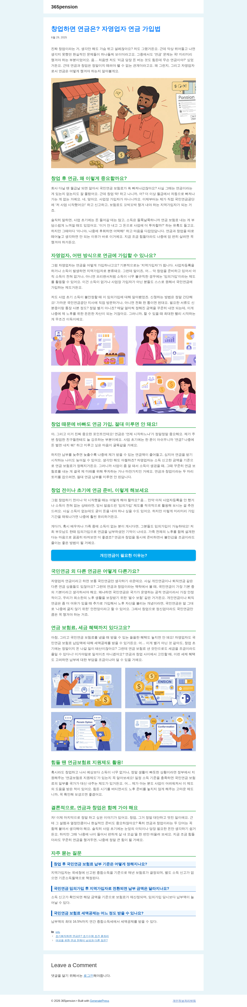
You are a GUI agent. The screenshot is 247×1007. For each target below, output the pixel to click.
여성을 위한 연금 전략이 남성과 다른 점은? (82, 940)
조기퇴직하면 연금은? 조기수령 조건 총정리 (82, 936)
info (58, 932)
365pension (64, 6)
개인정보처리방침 (184, 1000)
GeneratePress (99, 1000)
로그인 (88, 976)
